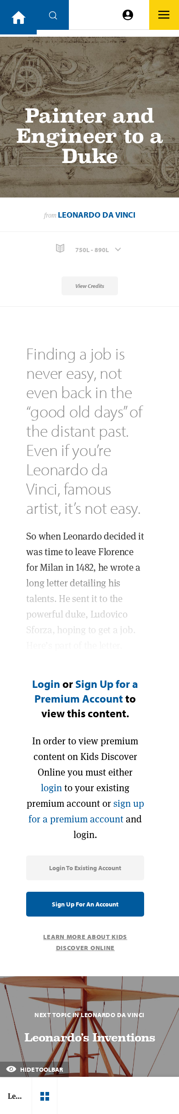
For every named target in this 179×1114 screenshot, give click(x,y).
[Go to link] (18, 17)
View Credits (89, 285)
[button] (89, 248)
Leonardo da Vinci (96, 214)
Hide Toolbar (41, 1069)
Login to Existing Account (85, 868)
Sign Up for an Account (85, 904)
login (51, 788)
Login (46, 684)
